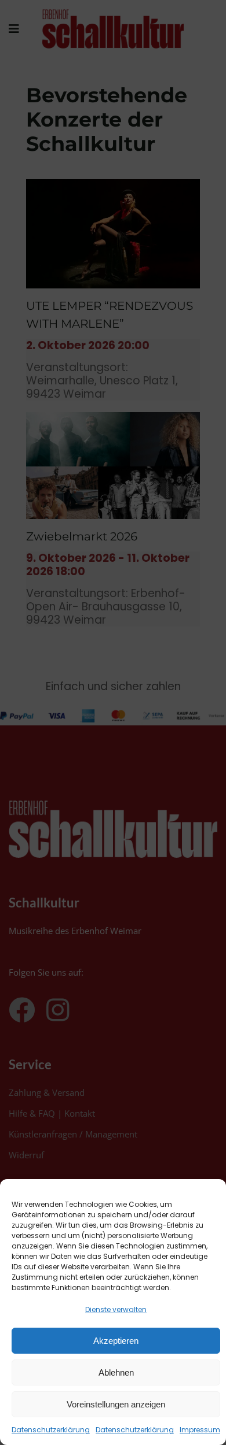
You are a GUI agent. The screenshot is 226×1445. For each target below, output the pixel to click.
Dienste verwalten (116, 1309)
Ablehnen (116, 1372)
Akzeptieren (115, 1341)
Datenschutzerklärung (51, 1430)
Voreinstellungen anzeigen (116, 1404)
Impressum (200, 1430)
